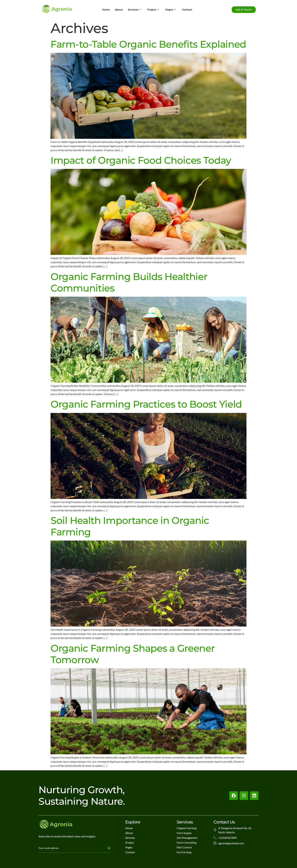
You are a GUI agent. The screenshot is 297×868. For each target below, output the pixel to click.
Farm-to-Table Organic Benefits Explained (148, 44)
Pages (169, 9)
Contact (187, 9)
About (119, 9)
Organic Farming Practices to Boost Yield (146, 404)
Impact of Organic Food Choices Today (141, 160)
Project (151, 9)
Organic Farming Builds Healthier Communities (129, 282)
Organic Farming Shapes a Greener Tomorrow (133, 654)
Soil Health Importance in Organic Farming (130, 526)
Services (133, 9)
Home (106, 9)
